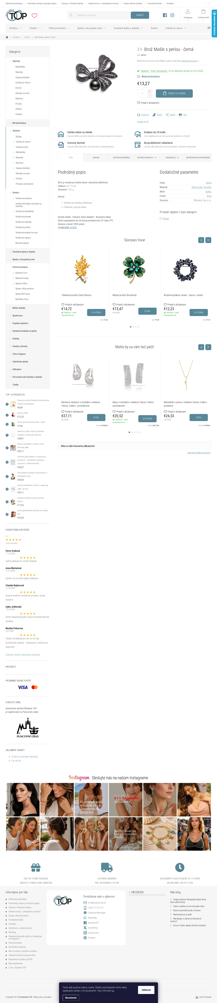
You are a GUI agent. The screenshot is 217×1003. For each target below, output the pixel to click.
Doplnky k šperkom (20, 323)
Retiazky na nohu (23, 93)
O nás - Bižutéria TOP (17, 967)
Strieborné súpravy (23, 238)
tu (113, 990)
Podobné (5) (171, 158)
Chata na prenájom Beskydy (25, 756)
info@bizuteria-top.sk (97, 903)
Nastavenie (71, 997)
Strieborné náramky (23, 222)
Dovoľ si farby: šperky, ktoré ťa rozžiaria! (189, 925)
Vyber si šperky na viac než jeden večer (188, 906)
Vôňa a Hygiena (19, 354)
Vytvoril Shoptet (205, 997)
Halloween (17, 369)
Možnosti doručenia (151, 76)
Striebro (19, 109)
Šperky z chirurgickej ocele (24, 259)
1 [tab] (130, 327)
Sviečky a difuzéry (20, 346)
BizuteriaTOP (93, 923)
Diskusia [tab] (96, 158)
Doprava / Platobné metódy (72, 3)
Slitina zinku (197, 187)
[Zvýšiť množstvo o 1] (149, 92)
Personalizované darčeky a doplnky (27, 377)
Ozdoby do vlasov (23, 82)
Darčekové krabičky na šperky (25, 331)
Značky (15, 384)
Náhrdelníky (20, 67)
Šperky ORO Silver (23, 294)
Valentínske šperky (20, 361)
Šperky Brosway (22, 278)
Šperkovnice (18, 315)
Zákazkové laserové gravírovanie (22, 955)
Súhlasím (146, 990)
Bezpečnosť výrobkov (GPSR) (20, 959)
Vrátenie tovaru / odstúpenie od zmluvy (103, 3)
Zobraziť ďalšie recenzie (198, 452)
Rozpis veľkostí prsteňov (133, 3)
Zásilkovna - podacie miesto (20, 928)
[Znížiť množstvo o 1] (149, 95)
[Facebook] (165, 15)
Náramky (19, 72)
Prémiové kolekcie (20, 267)
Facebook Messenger (97, 913)
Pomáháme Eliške (155, 3)
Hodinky (16, 338)
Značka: (143, 121)
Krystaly (207, 187)
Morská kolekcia (19, 123)
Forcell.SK (16, 760)
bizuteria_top (93, 933)
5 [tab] (140, 432)
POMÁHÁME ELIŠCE (67, 227)
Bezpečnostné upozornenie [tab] (198, 158)
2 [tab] (133, 327)
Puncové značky (15, 943)
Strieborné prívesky (23, 216)
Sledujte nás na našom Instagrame (120, 777)
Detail (147, 311)
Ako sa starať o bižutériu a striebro (23, 951)
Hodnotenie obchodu (17, 947)
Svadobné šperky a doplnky (24, 252)
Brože (166, 218)
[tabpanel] (83, 285)
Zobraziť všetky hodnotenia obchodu (23, 654)
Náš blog (12, 932)
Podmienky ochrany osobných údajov (42, 3)
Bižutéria (16, 130)
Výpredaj (16, 61)
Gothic (208, 191)
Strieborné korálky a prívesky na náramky (28, 204)
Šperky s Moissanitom (25, 288)
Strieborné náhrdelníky (25, 211)
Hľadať (140, 15)
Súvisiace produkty (145, 158)
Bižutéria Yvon (21, 273)
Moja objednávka (16, 963)
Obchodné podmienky (14, 3)
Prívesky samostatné (24, 184)
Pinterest (91, 938)
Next (208, 240)
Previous (201, 240)
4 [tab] (138, 327)
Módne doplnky (19, 308)
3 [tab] (136, 327)
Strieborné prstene (23, 227)
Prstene (19, 104)
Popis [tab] (71, 158)
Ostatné (19, 114)
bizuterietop (93, 928)
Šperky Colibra (21, 283)
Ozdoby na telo (22, 147)
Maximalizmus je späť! (182, 914)
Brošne (18, 88)
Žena (209, 196)
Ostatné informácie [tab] (121, 158)
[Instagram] (172, 15)
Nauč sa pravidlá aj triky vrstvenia (186, 910)
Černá (208, 182)
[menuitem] (15, 28)
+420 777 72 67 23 (95, 908)
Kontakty (170, 3)
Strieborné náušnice (24, 198)
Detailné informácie (189, 61)
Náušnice (19, 98)
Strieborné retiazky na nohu (27, 232)
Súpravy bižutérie (22, 77)
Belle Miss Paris (22, 299)
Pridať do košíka (176, 93)
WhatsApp (92, 918)
